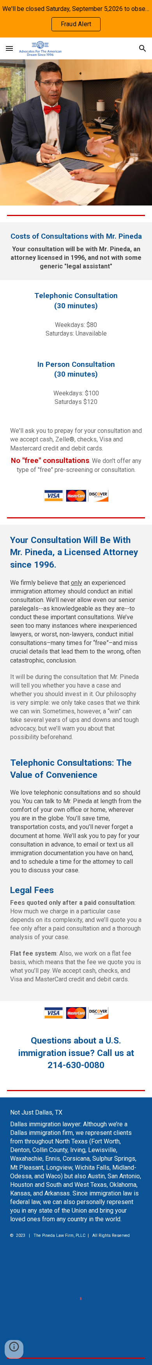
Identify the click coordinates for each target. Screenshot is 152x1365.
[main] (76, 251)
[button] (9, 48)
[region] (76, 19)
